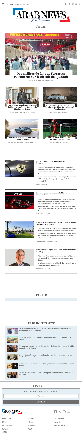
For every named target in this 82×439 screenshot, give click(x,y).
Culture (4, 432)
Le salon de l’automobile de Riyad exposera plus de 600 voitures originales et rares (56, 223)
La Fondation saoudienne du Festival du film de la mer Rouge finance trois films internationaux (22, 107)
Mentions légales (59, 425)
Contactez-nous (59, 418)
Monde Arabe (6, 418)
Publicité (57, 422)
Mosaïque (31, 425)
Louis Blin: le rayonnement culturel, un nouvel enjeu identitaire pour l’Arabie (46, 365)
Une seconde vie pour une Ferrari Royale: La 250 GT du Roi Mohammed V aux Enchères (59, 107)
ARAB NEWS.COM (15, 4)
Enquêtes (31, 418)
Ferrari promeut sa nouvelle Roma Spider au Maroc (22, 138)
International (7, 425)
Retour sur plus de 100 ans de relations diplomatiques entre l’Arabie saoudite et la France (46, 347)
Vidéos (30, 429)
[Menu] (3, 4)
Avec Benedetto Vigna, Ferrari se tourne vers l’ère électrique (56, 251)
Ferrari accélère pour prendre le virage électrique (52, 162)
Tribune (31, 422)
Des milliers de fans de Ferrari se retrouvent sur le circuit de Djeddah (41, 75)
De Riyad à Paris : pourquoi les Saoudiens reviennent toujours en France (45, 338)
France (4, 422)
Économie (5, 429)
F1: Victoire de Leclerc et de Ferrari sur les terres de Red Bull (59, 138)
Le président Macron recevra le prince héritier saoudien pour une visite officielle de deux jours (45, 356)
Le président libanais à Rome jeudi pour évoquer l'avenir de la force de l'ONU (46, 374)
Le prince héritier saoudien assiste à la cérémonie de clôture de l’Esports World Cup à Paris (45, 329)
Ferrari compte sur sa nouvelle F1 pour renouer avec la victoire (55, 194)
